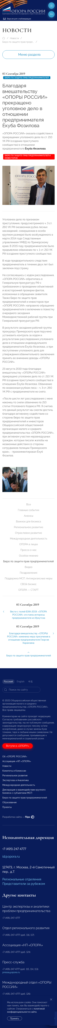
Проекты (7, 807)
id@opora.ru (11, 856)
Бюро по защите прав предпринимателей (18, 42)
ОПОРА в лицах (28, 544)
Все (28, 504)
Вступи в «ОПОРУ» (17, 745)
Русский (8, 681)
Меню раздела (29, 54)
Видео (28, 567)
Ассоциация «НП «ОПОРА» (16, 761)
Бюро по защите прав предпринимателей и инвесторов (28, 156)
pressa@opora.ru (11, 972)
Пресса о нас (28, 549)
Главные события (28, 510)
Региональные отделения (21, 879)
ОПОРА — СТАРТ (28, 589)
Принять (14, 1018)
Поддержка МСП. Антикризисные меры (28, 578)
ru (51, 14)
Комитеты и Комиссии (14, 770)
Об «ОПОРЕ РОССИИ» (14, 756)
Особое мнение (28, 555)
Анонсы (28, 515)
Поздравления (28, 572)
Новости (14, 38)
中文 (30, 681)
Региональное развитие (28, 527)
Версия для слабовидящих (18, 19)
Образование (9, 802)
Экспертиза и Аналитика (15, 780)
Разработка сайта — (16, 817)
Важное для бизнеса (28, 521)
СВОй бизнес (28, 584)
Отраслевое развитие (28, 532)
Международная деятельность (28, 538)
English (20, 681)
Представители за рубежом (23, 884)
